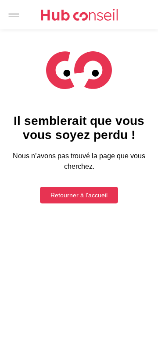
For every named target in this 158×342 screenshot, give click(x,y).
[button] (14, 15)
